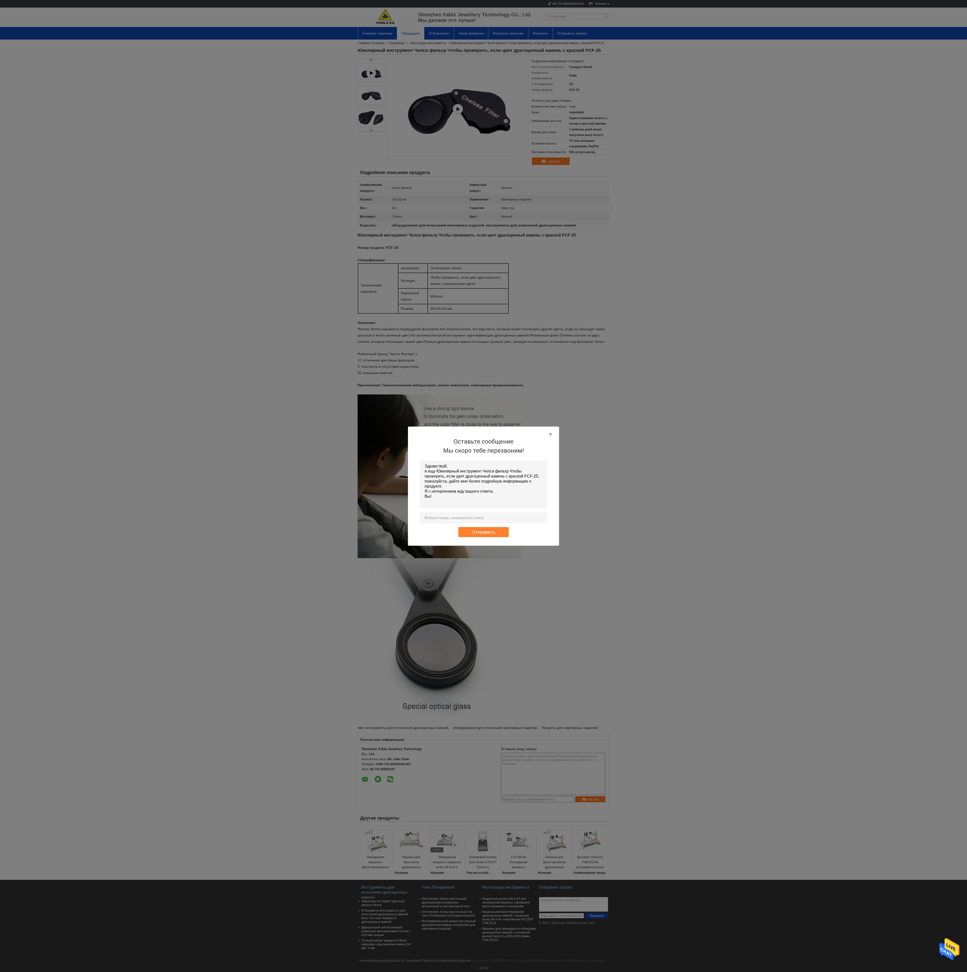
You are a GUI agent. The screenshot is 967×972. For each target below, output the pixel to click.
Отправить (483, 531)
